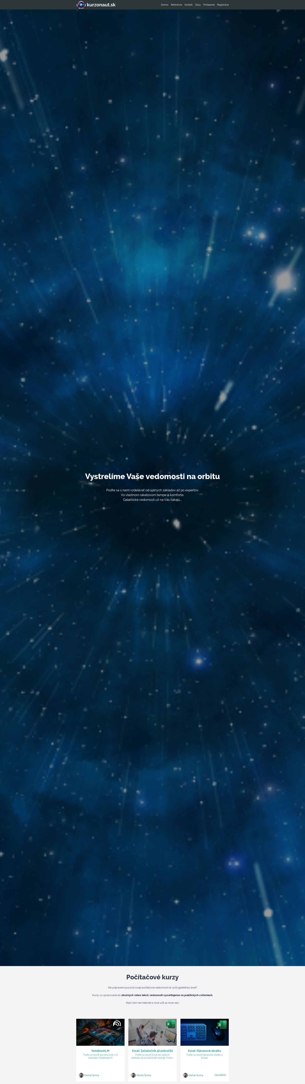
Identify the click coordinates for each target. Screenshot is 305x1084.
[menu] (194, 4)
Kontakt (189, 4)
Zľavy (198, 4)
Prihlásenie (209, 4)
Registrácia (223, 4)
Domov (164, 4)
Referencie (176, 4)
